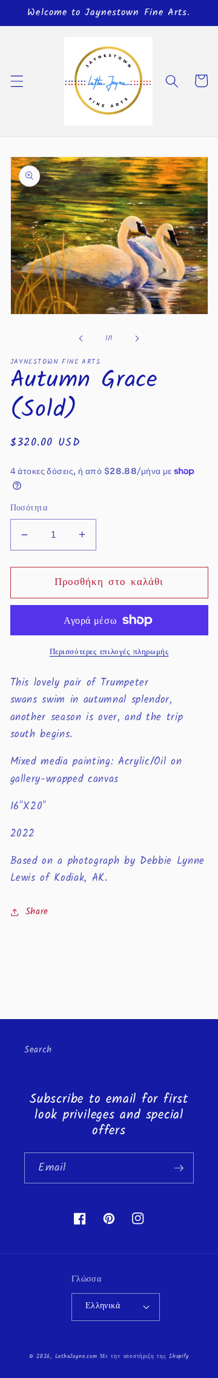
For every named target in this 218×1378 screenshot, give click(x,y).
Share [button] (36, 912)
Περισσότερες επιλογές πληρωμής (109, 652)
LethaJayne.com (76, 1356)
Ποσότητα (29, 509)
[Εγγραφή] (178, 1168)
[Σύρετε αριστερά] (81, 338)
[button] (16, 80)
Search (38, 1050)
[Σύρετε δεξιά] (137, 338)
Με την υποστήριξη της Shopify (144, 1356)
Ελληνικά (103, 1306)
